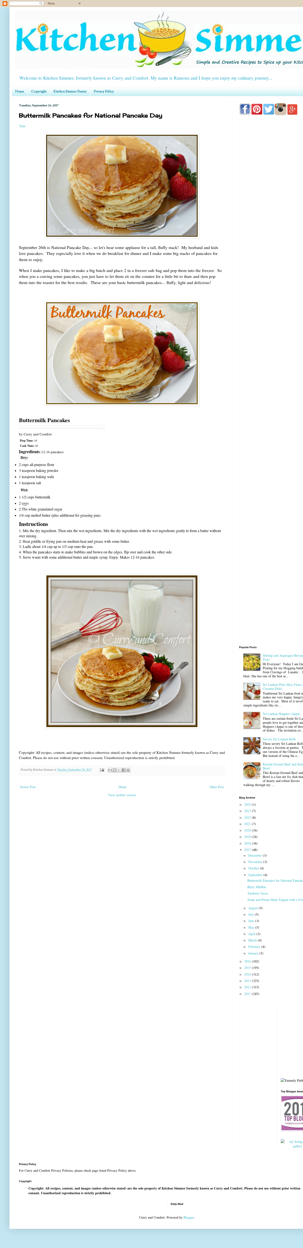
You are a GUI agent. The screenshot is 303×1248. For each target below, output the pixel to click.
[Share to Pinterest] (128, 770)
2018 (248, 843)
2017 (248, 849)
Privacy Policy (104, 91)
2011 (248, 993)
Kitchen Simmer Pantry (70, 91)
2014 (248, 974)
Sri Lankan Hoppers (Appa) (281, 713)
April (252, 933)
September (255, 875)
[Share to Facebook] (123, 770)
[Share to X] (119, 770)
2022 (248, 817)
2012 (248, 987)
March (253, 940)
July (251, 914)
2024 (248, 804)
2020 (248, 830)
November (255, 861)
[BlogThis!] (114, 770)
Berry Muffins (256, 887)
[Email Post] (101, 770)
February (254, 946)
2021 (248, 824)
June (251, 920)
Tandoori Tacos (257, 893)
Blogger (188, 1217)
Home (19, 91)
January (253, 953)
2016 (248, 961)
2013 (248, 980)
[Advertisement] (271, 567)
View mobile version (122, 795)
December (255, 855)
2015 (248, 967)
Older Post (216, 787)
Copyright (38, 91)
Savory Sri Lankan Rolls (279, 739)
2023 (248, 811)
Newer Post (28, 787)
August (253, 908)
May (251, 927)
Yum (22, 126)
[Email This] (110, 770)
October (254, 868)
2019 (248, 836)
